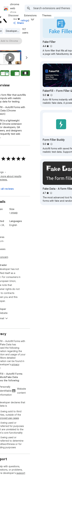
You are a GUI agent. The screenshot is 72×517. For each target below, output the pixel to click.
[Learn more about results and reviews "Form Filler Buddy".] (51, 144)
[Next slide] (26, 57)
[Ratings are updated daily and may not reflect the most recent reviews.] (32, 18)
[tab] (13, 15)
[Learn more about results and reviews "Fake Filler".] (51, 46)
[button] (10, 58)
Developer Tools (13, 30)
